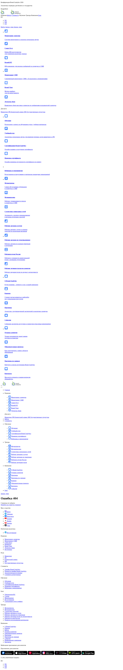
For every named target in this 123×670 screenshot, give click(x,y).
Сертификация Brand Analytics (21, 433)
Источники (8, 549)
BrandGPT (14, 405)
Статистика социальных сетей (21, 452)
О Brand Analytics (16, 470)
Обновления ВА (10, 594)
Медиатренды (15, 446)
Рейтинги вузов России (19, 460)
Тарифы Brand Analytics (12, 569)
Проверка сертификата (18, 436)
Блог (39, 15)
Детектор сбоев (16, 411)
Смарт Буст (15, 403)
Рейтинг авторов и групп (19, 454)
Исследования (9, 600)
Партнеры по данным (18, 478)
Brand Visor (15, 408)
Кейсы (9, 15)
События (14, 489)
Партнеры (14, 475)
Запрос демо (9, 27)
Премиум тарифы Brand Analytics (15, 571)
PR (9, 112)
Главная (7, 390)
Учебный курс (16, 431)
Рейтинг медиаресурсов (19, 462)
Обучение (14, 428)
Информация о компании (13, 640)
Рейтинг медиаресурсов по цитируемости (18, 616)
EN (6, 24)
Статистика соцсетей (11, 611)
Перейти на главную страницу (11, 505)
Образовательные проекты (20, 483)
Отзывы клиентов (17, 472)
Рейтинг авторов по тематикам (21, 457)
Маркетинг (4, 112)
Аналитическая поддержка (13, 573)
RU (6, 20)
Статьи (7, 596)
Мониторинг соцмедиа (18, 397)
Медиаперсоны (16, 449)
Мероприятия (9, 598)
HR (25, 112)
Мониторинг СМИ (17, 400)
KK (6, 22)
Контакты (14, 486)
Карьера (13, 480)
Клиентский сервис (17, 112)
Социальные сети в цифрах (14, 601)
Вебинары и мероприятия (19, 439)
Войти (3, 27)
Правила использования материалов (16, 620)
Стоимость (15, 15)
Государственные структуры (36, 112)
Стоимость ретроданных (13, 574)
